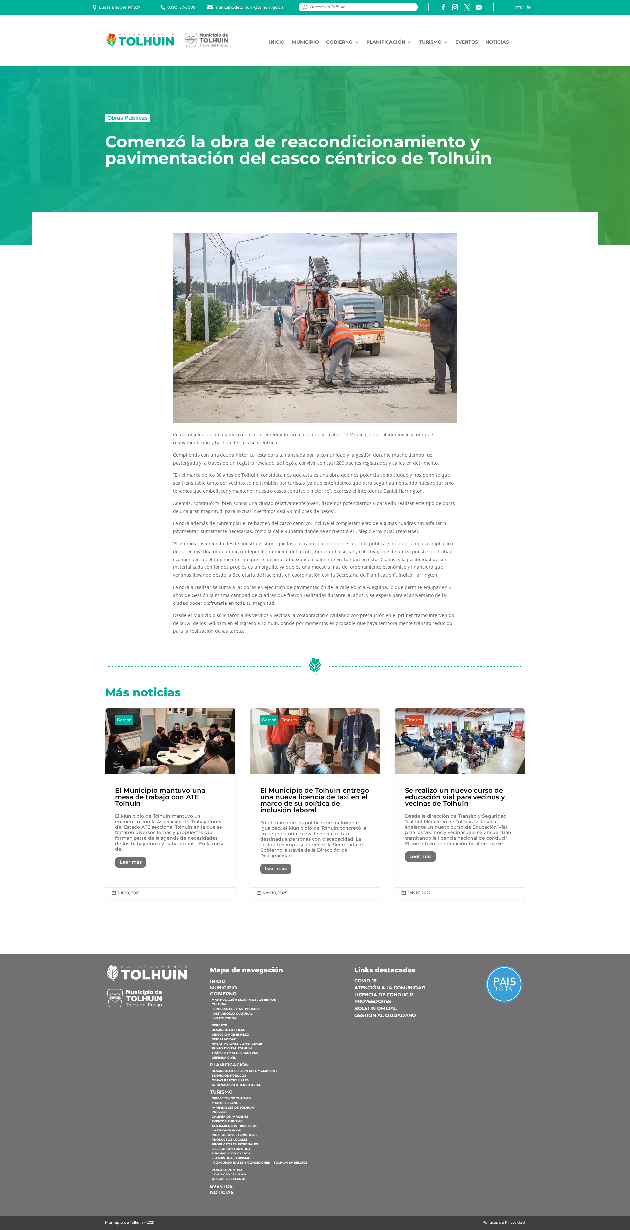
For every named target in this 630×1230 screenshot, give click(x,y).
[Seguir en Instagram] (455, 7)
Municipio (305, 42)
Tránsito (289, 720)
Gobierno (339, 42)
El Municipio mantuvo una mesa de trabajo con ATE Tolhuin (170, 803)
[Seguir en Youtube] (479, 7)
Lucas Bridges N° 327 (119, 7)
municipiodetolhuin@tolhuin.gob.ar (249, 7)
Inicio (277, 42)
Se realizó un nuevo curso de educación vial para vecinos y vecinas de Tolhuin (460, 803)
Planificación (386, 42)
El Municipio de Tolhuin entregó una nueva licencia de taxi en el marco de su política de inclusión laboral (315, 803)
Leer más (131, 862)
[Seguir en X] (467, 7)
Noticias (497, 42)
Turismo (430, 42)
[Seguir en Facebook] (443, 7)
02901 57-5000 (181, 7)
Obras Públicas (127, 117)
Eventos (466, 42)
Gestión (124, 720)
